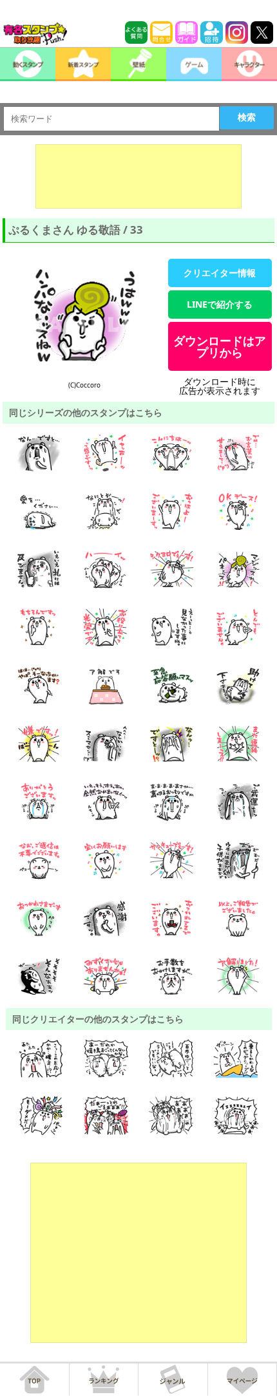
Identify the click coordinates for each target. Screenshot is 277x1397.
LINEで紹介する (220, 304)
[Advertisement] (138, 176)
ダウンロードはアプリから (219, 346)
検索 (247, 117)
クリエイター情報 (220, 273)
